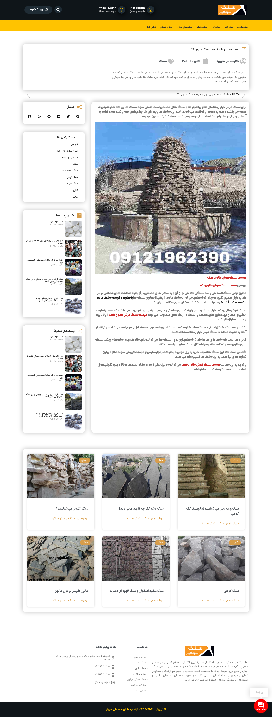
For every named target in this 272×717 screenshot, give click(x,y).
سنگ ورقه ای (202, 27)
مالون (75, 197)
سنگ (163, 61)
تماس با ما (151, 27)
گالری (75, 190)
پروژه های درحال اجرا (67, 151)
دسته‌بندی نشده (70, 157)
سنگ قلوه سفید (56, 221)
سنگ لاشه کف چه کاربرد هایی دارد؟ (141, 508)
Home (236, 94)
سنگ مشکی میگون (184, 27)
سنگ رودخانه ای (70, 171)
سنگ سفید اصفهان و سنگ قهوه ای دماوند (137, 591)
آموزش (74, 144)
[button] (58, 9)
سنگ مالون (216, 27)
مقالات (225, 94)
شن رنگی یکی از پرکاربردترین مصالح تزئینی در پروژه (44, 242)
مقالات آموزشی (166, 27)
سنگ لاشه (229, 27)
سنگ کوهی (72, 177)
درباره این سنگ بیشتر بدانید (220, 523)
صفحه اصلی (242, 27)
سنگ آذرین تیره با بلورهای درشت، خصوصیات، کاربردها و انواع (49, 299)
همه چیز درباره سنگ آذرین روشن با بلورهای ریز (45, 261)
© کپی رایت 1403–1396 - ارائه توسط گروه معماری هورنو (136, 710)
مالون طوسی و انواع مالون (71, 591)
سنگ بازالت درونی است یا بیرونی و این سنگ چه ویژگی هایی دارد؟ (44, 280)
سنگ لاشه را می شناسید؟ (72, 508)
